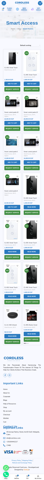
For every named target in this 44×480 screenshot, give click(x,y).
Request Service (12, 89)
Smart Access (8, 70)
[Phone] (6, 474)
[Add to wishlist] (17, 53)
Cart (4, 422)
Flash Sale (9, 9)
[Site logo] (22, 3)
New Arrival (24, 9)
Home (13, 29)
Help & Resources (9, 404)
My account (7, 411)
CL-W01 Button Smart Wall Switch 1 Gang (30, 325)
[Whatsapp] (6, 468)
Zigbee (6, 116)
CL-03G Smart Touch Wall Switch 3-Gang (10, 68)
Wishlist (6, 418)
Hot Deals (38, 9)
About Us (6, 393)
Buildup (26, 470)
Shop (19, 29)
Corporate (6, 396)
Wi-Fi (14, 70)
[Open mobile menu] (4, 3)
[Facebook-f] (5, 375)
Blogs (5, 400)
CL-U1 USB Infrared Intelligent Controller (10, 325)
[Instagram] (9, 375)
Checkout (6, 415)
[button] (12, 84)
